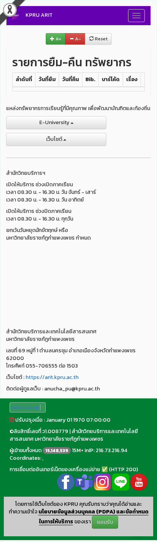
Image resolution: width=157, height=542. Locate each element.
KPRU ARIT (39, 15)
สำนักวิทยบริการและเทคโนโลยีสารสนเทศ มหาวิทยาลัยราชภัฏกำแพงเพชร (74, 435)
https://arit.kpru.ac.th (52, 377)
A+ (57, 38)
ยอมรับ (105, 522)
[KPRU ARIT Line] (120, 481)
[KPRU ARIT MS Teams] (84, 481)
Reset (100, 38)
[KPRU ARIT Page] (65, 481)
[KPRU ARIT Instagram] (102, 481)
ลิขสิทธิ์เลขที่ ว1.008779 (41, 431)
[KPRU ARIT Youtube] (138, 481)
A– (77, 38)
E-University (54, 122)
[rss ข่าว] (12, 420)
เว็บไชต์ (54, 139)
